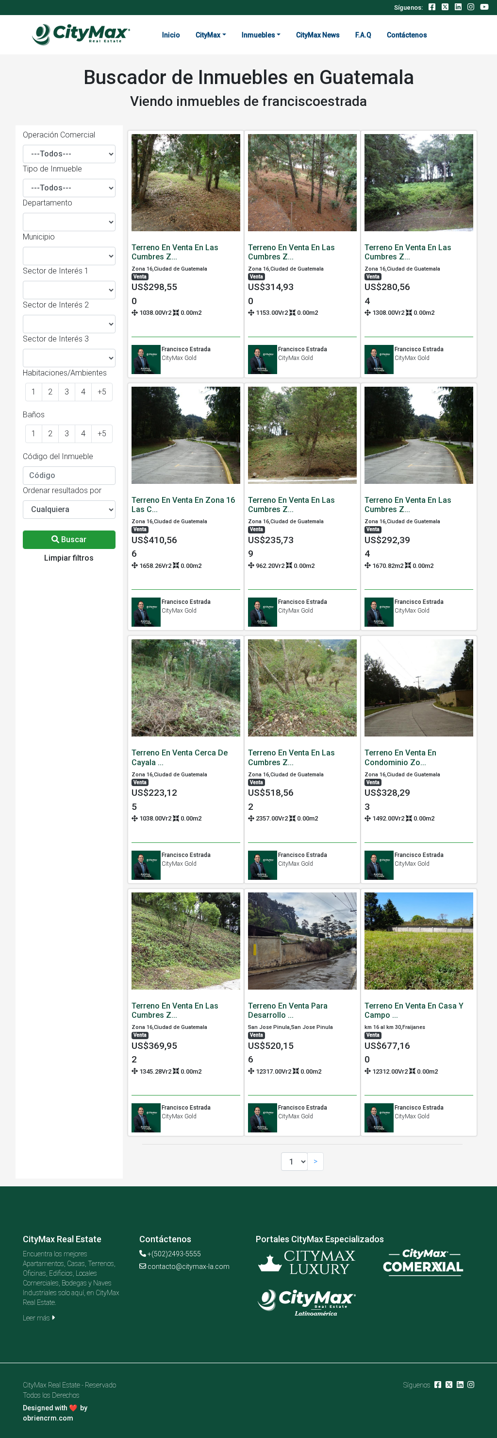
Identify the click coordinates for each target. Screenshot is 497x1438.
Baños (34, 414)
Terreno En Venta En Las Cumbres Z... (175, 252)
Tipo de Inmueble (52, 168)
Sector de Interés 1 (56, 270)
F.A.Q (363, 35)
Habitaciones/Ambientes (65, 372)
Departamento (47, 202)
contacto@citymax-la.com (189, 1266)
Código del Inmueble (58, 456)
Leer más (37, 1318)
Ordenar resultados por (62, 490)
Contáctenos (407, 35)
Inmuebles (258, 35)
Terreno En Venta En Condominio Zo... (400, 757)
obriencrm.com (48, 1418)
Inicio (171, 35)
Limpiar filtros (69, 558)
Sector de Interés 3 (56, 338)
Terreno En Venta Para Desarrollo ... (288, 1010)
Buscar (72, 539)
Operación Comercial (59, 134)
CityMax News (318, 35)
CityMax (208, 35)
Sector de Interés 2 (56, 304)
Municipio (39, 236)
